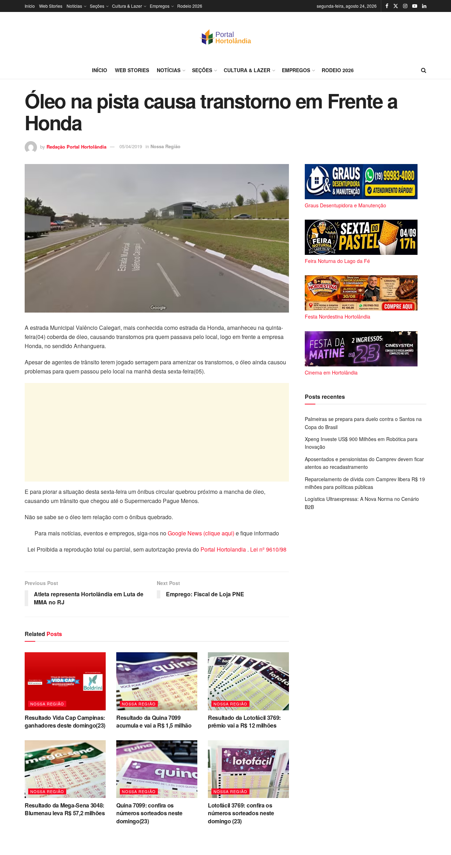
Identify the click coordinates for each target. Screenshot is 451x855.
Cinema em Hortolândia (331, 372)
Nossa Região (165, 146)
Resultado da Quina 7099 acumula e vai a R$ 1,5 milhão (154, 721)
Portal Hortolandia (223, 549)
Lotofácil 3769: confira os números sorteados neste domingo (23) (241, 813)
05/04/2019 (130, 146)
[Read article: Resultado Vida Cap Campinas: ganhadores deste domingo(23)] (65, 681)
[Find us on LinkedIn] (424, 6)
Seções (97, 6)
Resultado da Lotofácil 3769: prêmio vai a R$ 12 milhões (244, 721)
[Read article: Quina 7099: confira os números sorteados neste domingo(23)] (156, 769)
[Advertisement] (157, 432)
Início (30, 6)
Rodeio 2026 (189, 6)
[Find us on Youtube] (414, 6)
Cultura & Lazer (127, 6)
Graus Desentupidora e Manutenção (345, 205)
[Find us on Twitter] (395, 6)
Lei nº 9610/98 (267, 549)
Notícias (74, 6)
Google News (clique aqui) (201, 533)
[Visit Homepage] (225, 36)
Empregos (159, 6)
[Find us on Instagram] (405, 6)
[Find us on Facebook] (386, 6)
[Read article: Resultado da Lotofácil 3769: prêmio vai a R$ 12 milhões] (248, 681)
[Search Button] (423, 70)
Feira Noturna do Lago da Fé (337, 260)
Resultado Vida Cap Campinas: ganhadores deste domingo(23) (65, 721)
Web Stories (50, 6)
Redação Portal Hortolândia (76, 146)
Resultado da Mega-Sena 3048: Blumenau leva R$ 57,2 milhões (65, 809)
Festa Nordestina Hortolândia (337, 316)
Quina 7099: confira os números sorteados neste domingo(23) (149, 813)
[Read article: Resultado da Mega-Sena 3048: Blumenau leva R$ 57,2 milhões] (65, 769)
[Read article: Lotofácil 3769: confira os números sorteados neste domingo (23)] (248, 769)
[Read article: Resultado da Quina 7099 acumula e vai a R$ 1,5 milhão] (156, 681)
